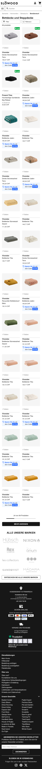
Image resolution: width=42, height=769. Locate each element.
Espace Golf (6, 709)
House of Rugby (7, 721)
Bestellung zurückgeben (21, 632)
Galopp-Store (6, 714)
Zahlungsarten (7, 687)
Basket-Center (7, 700)
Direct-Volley (6, 707)
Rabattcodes (6, 668)
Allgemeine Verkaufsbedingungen (14, 680)
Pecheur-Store (27, 702)
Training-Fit (26, 717)
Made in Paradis (7, 726)
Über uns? (5, 675)
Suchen (12, 8)
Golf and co (6, 717)
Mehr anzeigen (21, 524)
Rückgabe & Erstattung (10, 682)
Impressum (6, 685)
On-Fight (5, 731)
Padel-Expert (26, 700)
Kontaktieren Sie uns (21, 594)
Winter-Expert (27, 729)
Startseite (5, 13)
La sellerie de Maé (8, 724)
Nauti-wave (6, 729)
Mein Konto (6, 658)
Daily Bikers (6, 702)
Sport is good (26, 714)
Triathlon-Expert (27, 721)
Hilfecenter (5, 661)
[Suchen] (7, 8)
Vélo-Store (25, 726)
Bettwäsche (24, 13)
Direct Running (7, 705)
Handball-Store (7, 719)
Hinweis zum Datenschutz (11, 692)
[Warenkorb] (40, 3)
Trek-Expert (26, 719)
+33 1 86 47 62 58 (21, 601)
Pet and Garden (27, 705)
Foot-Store (5, 712)
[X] (26, 765)
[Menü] (2, 8)
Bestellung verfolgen (9, 663)
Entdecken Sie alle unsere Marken (21, 577)
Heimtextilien (14, 13)
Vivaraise (5, 52)
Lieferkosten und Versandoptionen (14, 690)
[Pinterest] (21, 765)
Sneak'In (25, 709)
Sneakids (25, 712)
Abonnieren (21, 751)
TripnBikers (26, 724)
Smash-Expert (27, 707)
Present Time (7, 95)
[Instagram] (16, 765)
